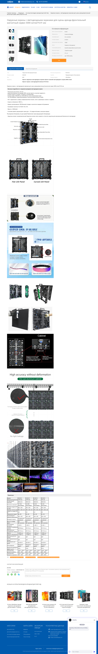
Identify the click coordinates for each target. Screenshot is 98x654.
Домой (11, 7)
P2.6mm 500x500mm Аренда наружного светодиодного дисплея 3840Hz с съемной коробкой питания (14, 606)
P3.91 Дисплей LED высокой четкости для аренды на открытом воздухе (66, 606)
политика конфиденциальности (54, 648)
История (25, 631)
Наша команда (26, 636)
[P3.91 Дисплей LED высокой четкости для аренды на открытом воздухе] (66, 595)
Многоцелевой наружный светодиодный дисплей (48, 557)
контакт (66, 575)
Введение (25, 629)
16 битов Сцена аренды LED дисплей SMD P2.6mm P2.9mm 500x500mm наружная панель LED (49, 606)
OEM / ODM (37, 634)
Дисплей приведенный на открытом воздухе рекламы (19, 631)
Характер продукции (31, 68)
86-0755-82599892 (43, 1)
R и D (35, 636)
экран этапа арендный (30, 557)
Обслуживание (26, 634)
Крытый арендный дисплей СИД (14, 636)
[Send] (94, 651)
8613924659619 (15, 572)
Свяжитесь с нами (72, 7)
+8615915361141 (20, 570)
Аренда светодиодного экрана (16, 557)
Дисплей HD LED (10, 629)
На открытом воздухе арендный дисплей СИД (17, 634)
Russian (87, 1)
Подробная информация (15, 68)
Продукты (17, 7)
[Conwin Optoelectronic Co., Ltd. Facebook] (79, 2)
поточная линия (38, 631)
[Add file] (70, 651)
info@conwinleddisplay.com (27, 1)
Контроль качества (59, 7)
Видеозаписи (26, 7)
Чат (59, 60)
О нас (38, 7)
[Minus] (94, 620)
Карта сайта (39, 648)
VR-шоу (33, 7)
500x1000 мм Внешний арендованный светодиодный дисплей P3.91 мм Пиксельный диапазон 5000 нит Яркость (31, 607)
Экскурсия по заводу (47, 7)
